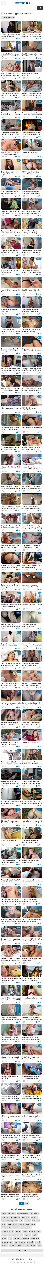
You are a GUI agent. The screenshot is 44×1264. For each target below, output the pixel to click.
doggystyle (25, 1217)
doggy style (35, 1238)
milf (33, 1221)
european (22, 1242)
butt (38, 1221)
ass (16, 1242)
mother (4, 1238)
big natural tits (15, 1217)
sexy (13, 1214)
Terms (30, 1259)
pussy (26, 1245)
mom (38, 1231)
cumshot (32, 1231)
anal (22, 1228)
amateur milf (6, 1214)
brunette (27, 1221)
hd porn (12, 1245)
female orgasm (14, 1228)
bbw (10, 1238)
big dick (4, 1228)
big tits (35, 1235)
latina (3, 1224)
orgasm (4, 1235)
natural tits (5, 1221)
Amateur (22, 3)
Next (26, 1203)
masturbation (30, 1224)
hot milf (18, 1231)
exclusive (5, 1217)
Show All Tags (22, 1250)
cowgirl (38, 1242)
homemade (25, 1238)
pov (11, 1242)
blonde (28, 1228)
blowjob (32, 1245)
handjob (34, 1217)
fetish (9, 1224)
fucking (19, 1245)
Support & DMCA (18, 1259)
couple (36, 1214)
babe (39, 1245)
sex (31, 1214)
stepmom (27, 1235)
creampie (30, 1242)
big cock (5, 1245)
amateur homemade (15, 1235)
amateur (16, 1238)
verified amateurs (8, 1231)
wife (21, 1221)
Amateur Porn (20, 1262)
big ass (25, 1231)
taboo (15, 1224)
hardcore (5, 1242)
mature (21, 1224)
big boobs (14, 1221)
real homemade (22, 1214)
